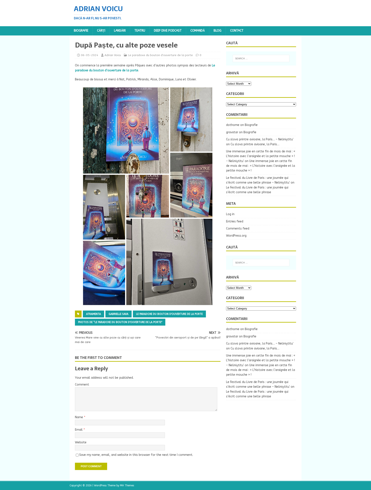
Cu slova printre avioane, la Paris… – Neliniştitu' (259, 139)
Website (81, 442)
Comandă (197, 30)
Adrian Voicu (113, 55)
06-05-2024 (89, 55)
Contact (236, 30)
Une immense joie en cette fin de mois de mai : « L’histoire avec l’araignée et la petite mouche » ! (260, 166)
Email (79, 430)
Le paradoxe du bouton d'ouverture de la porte (160, 55)
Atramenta (93, 313)
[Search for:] (261, 58)
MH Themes (127, 485)
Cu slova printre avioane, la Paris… (255, 144)
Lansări (120, 30)
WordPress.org (236, 235)
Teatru (139, 30)
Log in (230, 214)
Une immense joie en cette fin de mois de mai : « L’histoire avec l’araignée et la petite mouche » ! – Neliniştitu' (260, 156)
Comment (82, 384)
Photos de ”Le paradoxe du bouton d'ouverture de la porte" (120, 322)
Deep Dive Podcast (168, 30)
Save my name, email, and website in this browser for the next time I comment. (136, 455)
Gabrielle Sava (118, 313)
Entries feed (234, 221)
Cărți (101, 30)
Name (79, 417)
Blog (217, 30)
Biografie (81, 30)
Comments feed (237, 228)
